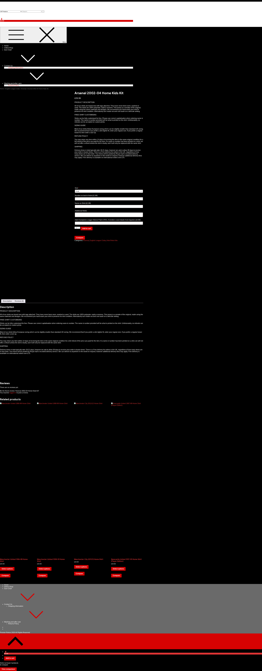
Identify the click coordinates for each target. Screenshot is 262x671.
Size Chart (8, 50)
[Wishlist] (0, 15)
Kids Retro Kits (112, 240)
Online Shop (8, 48)
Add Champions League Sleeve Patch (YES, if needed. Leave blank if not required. (108, 220)
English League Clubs (12, 89)
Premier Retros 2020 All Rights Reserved (15, 632)
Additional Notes (81, 211)
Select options (7, 569)
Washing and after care (12, 83)
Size (77, 188)
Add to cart (86, 228)
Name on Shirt (83, 203)
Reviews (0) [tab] (19, 301)
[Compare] (0, 17)
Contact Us (8, 66)
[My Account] (0, 13)
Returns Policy (13, 85)
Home (6, 46)
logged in (12, 393)
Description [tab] (7, 301)
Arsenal (23, 89)
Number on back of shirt (86, 195)
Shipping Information (15, 68)
